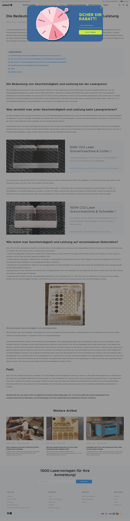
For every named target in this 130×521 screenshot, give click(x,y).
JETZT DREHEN (90, 32)
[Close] (101, 8)
